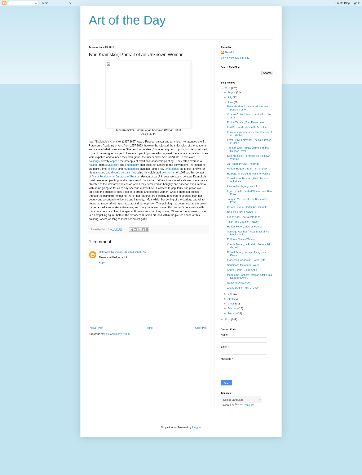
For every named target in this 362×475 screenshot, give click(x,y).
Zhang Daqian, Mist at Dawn (243, 287)
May (230, 293)
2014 (228, 319)
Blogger (196, 427)
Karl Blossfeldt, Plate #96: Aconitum (247, 127)
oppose (114, 161)
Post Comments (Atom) (117, 333)
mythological (131, 168)
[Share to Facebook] (143, 229)
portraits (126, 172)
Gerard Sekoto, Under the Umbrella (247, 207)
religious (112, 168)
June (231, 102)
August (232, 92)
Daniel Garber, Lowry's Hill (242, 212)
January (232, 313)
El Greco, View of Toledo (241, 239)
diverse (115, 172)
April (230, 298)
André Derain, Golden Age (242, 269)
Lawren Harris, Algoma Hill (242, 186)
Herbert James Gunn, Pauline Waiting (248, 173)
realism (93, 164)
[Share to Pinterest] (147, 229)
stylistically (112, 164)
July (230, 97)
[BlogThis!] (135, 229)
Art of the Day (127, 20)
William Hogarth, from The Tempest (247, 168)
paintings (94, 161)
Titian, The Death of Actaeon (243, 221)
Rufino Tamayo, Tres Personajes (245, 122)
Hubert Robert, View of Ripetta (244, 226)
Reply (102, 262)
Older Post (201, 327)
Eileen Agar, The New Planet (243, 217)
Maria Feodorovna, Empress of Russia (115, 176)
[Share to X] (139, 229)
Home (149, 327)
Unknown (104, 252)
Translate (248, 405)
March (231, 303)
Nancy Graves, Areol (238, 282)
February (233, 308)
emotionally (132, 164)
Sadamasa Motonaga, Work (243, 265)
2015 (228, 88)
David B (229, 52)
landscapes (172, 168)
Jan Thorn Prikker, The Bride (243, 163)
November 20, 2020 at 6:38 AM (128, 252)
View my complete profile (235, 57)
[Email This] (131, 229)
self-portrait (168, 172)
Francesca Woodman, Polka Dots (246, 260)
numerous (99, 172)
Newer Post (96, 327)
